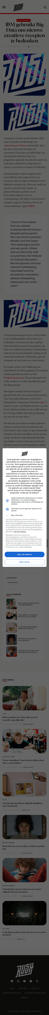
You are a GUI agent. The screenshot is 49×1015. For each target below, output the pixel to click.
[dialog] (25, 507)
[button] (24, 515)
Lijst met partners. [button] (20, 531)
